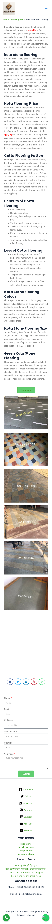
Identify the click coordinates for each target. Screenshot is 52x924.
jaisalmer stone (26, 854)
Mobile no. (9, 720)
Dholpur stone (26, 850)
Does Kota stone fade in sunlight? (26, 872)
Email (7, 709)
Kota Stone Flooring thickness (26, 876)
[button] (10, 681)
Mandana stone (26, 847)
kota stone (26, 843)
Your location (10, 731)
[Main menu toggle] (46, 8)
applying (8, 134)
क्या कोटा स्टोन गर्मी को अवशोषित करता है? (26, 869)
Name (7, 698)
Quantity (8, 743)
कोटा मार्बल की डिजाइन (26, 865)
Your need (9, 754)
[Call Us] (6, 917)
